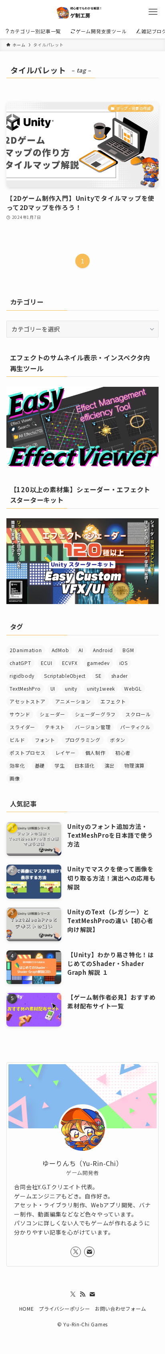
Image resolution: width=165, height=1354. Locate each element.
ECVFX (70, 662)
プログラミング (83, 739)
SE (98, 675)
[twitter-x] (75, 1252)
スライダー (22, 726)
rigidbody (22, 675)
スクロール (138, 714)
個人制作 (95, 752)
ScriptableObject (65, 675)
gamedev (98, 662)
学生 (59, 765)
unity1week (101, 688)
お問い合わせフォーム (120, 1308)
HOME (26, 1308)
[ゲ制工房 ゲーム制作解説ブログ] (82, 12)
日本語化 (84, 765)
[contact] (89, 1252)
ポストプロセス (27, 752)
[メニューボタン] (153, 12)
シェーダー (52, 714)
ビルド (17, 739)
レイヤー (65, 752)
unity (71, 688)
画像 (15, 778)
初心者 (123, 752)
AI (80, 650)
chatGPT (20, 662)
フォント (45, 739)
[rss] (82, 1294)
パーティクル (135, 726)
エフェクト (113, 701)
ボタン (117, 739)
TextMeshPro (25, 688)
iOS (123, 662)
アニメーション (73, 701)
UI (52, 688)
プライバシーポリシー (64, 1308)
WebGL (133, 688)
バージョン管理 (93, 726)
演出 (110, 765)
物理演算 (134, 765)
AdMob (60, 650)
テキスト (55, 726)
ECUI (46, 662)
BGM (128, 650)
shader (119, 675)
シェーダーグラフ (95, 714)
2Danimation (26, 650)
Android (103, 650)
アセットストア (27, 701)
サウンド (20, 714)
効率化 (17, 765)
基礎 (40, 765)
